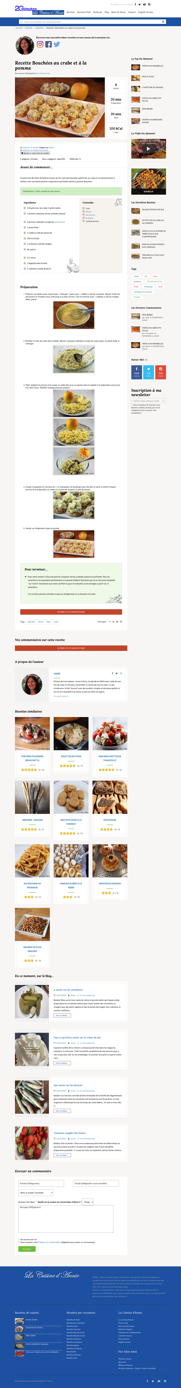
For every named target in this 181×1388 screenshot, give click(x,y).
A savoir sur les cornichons (68, 989)
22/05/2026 (61, 1138)
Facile (40, 621)
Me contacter (123, 1339)
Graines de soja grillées (32, 949)
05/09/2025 (61, 1043)
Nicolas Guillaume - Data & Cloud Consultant (137, 1368)
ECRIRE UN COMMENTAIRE (71, 611)
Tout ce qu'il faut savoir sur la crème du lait (77, 1037)
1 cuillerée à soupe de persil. (39, 268)
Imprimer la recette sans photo (35, 150)
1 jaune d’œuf (32, 227)
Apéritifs (31, 621)
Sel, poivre (31, 249)
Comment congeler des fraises (69, 1133)
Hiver (155, 276)
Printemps (148, 287)
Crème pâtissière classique (37, 1344)
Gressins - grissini (32, 820)
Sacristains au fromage (32, 885)
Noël (56, 621)
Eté (146, 276)
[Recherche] (163, 21)
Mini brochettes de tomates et (110, 758)
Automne (137, 281)
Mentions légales (125, 1329)
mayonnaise (59, 222)
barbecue (97, 12)
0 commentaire (42, 73)
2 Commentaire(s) (87, 1043)
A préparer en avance (143, 292)
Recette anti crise (154, 281)
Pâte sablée (31, 1335)
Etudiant (137, 297)
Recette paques (73, 1345)
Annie (57, 673)
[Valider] (163, 400)
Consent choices (125, 1335)
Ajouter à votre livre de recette (36, 153)
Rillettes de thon (71, 756)
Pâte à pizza (148, 76)
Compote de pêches (34, 1327)
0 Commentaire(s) (87, 995)
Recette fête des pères (76, 1332)
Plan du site (123, 1323)
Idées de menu (118, 12)
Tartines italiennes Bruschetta (32, 758)
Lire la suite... (62, 1015)
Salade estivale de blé (153, 209)
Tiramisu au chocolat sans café (153, 256)
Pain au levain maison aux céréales (153, 245)
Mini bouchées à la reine (71, 885)
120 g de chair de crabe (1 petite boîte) (44, 208)
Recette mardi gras (74, 1342)
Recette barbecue (74, 1339)
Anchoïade (109, 820)
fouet (89, 211)
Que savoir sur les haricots (68, 1085)
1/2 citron (31, 257)
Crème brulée (31, 1319)
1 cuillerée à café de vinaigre (39, 244)
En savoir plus (60, 696)
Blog (107, 12)
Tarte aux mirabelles (152, 66)
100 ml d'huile (33, 238)
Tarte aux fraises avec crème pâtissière (42, 1352)
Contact (132, 12)
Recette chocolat (73, 1329)
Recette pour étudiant (76, 1323)
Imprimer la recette (30, 147)
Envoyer (27, 1249)
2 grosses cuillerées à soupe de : (46, 222)
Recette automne (74, 1355)
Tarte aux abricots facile (151, 99)
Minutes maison (124, 1359)
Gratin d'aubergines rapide (152, 120)
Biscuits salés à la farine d (71, 822)
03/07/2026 (61, 995)
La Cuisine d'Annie (125, 1320)
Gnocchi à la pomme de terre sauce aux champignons (154, 234)
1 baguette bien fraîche (37, 263)
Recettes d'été (84, 12)
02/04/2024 (61, 1091)
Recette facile (72, 1326)
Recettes (71, 12)
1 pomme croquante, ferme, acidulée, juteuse (46, 213)
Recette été (71, 1351)
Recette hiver (72, 1358)
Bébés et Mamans (125, 1365)
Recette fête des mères (76, 1335)
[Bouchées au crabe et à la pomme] (60, 107)
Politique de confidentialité (49, 1242)
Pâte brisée (147, 109)
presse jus (91, 215)
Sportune (122, 1362)
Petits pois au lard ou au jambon (153, 221)
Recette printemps (74, 1348)
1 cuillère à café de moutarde (39, 233)
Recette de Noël (73, 1320)
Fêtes (48, 621)
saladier (90, 218)
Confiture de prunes (152, 87)
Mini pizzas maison (110, 883)
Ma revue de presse (126, 1326)
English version (145, 12)
